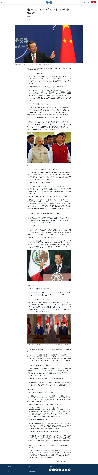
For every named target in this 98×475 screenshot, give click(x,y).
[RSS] (63, 470)
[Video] (89, 2)
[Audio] (85, 2)
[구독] (69, 470)
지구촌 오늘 (29, 6)
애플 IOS (9, 471)
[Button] (69, 23)
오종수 (28, 16)
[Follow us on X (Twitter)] (53, 470)
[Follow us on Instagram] (59, 470)
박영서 (30, 16)
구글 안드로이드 (11, 469)
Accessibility (30, 469)
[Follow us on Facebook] (50, 470)
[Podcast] (66, 470)
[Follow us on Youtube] (56, 470)
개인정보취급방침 (31, 471)
